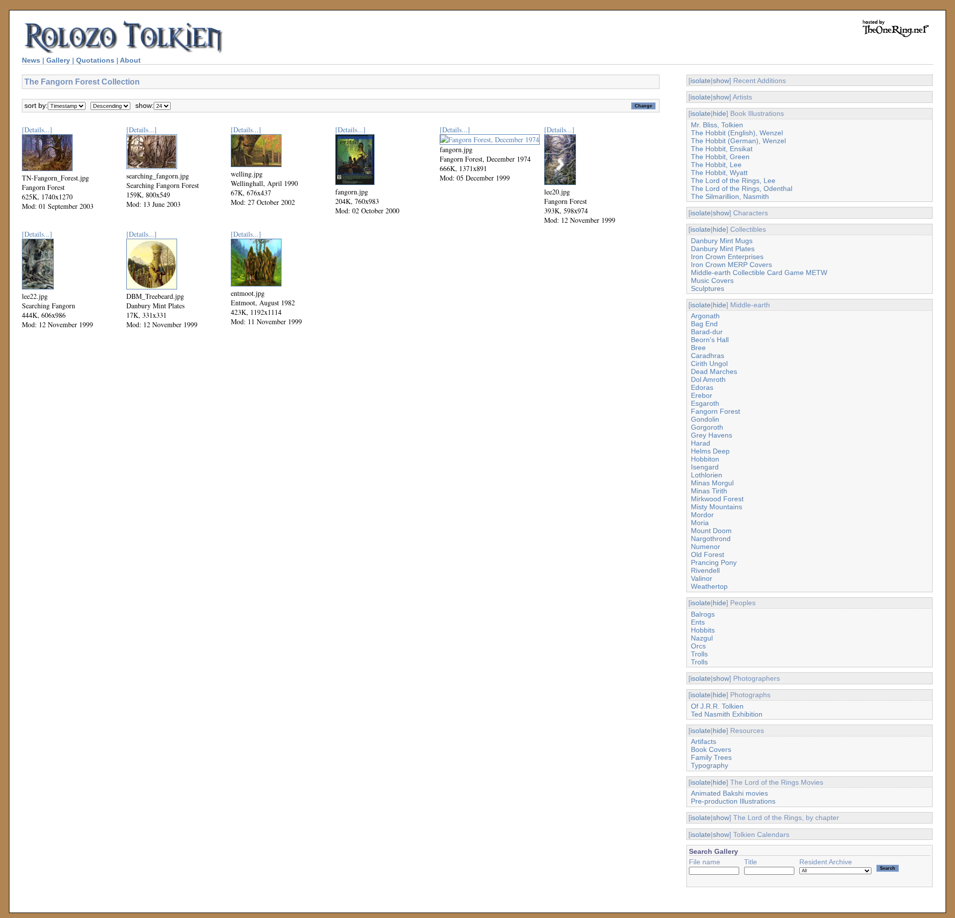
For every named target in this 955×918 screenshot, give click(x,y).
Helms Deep (710, 451)
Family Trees (711, 757)
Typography (709, 765)
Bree (698, 348)
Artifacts (703, 741)
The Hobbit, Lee (716, 165)
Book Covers (711, 749)
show (721, 81)
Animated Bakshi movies (729, 793)
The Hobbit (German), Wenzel (738, 141)
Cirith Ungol (709, 363)
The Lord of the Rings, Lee (733, 180)
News (31, 60)
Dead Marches (714, 371)
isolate (700, 81)
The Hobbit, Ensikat (722, 149)
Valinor (701, 578)
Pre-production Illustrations (733, 801)
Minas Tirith (709, 491)
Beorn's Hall (710, 340)
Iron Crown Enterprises (727, 257)
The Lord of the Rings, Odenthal (741, 188)
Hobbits (703, 630)
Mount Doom (711, 531)
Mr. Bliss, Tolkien (717, 125)
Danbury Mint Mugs (722, 241)
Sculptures (707, 288)
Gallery (58, 60)
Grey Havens (711, 435)
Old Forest (707, 554)
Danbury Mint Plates (723, 249)
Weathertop (709, 586)
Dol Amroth (708, 379)
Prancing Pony (714, 562)
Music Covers (712, 280)
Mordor (702, 515)
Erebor (701, 395)
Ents (698, 622)
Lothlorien (706, 475)
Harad (700, 443)
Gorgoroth (707, 427)
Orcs (698, 646)
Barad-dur (707, 332)
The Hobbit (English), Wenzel (737, 133)
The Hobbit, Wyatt (719, 173)
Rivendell (705, 570)
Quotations (95, 60)
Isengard (705, 467)
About (130, 60)
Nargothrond (711, 539)
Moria (700, 523)
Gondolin (705, 419)
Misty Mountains (716, 507)
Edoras (702, 387)
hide (719, 113)
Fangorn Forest (715, 411)
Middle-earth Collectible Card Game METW (759, 272)
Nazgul (702, 638)
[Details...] (37, 129)
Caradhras (707, 356)
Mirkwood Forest (717, 499)
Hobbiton (705, 459)
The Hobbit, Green (720, 157)
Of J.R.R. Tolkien (717, 706)
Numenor (705, 547)
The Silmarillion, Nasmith (730, 196)
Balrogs (703, 614)
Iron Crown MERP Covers (731, 265)
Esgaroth (705, 403)
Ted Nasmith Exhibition (727, 714)
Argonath (705, 316)
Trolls (699, 654)
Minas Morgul (712, 483)
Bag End (704, 324)
